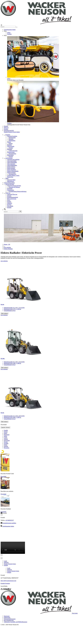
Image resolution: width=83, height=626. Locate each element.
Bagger (10, 143)
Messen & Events (11, 198)
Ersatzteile (9, 188)
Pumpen (11, 156)
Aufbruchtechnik (13, 150)
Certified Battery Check (13, 175)
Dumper (11, 148)
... (4, 246)
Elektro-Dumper (11, 172)
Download (3, 476)
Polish (5, 445)
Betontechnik (12, 137)
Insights (9, 201)
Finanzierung (10, 190)
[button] (9, 130)
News (8, 200)
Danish (6, 442)
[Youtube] (7, 589)
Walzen (9, 142)
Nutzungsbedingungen (9, 619)
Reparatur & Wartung (14, 187)
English (6, 132)
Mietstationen (10, 181)
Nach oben (75, 613)
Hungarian (6, 434)
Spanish (6, 446)
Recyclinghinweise (9, 620)
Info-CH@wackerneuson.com (8, 580)
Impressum (6, 616)
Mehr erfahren (4, 313)
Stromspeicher (12, 153)
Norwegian (7, 440)
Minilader (9, 149)
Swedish (6, 443)
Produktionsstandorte (12, 197)
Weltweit (6, 127)
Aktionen (9, 203)
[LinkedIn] (9, 589)
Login (5, 561)
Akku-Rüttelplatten (12, 165)
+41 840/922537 (9, 520)
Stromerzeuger (11, 152)
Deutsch (10, 132)
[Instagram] (3, 589)
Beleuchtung (10, 155)
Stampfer (11, 139)
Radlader (9, 145)
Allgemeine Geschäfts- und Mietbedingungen (15, 622)
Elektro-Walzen (11, 166)
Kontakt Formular (5, 583)
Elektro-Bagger (11, 168)
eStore (8, 32)
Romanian (6, 447)
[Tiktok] (10, 589)
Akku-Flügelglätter (12, 162)
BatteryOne (10, 177)
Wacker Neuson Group (10, 564)
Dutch (5, 433)
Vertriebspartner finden (10, 29)
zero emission (9, 158)
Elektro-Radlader (11, 169)
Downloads (10, 206)
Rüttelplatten (12, 140)
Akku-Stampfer (11, 164)
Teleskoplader (10, 146)
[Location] (2, 589)
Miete (7, 178)
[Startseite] (36, 23)
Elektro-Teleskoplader (12, 171)
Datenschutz (7, 617)
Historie (9, 196)
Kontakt (6, 126)
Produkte (8, 134)
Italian (18, 132)
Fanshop (9, 34)
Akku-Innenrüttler (11, 161)
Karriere (6, 129)
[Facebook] (5, 589)
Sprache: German (5, 427)
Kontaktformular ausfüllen (9, 523)
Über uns (8, 193)
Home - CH (7, 244)
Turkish (6, 439)
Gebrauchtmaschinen (9, 182)
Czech (5, 437)
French (15, 132)
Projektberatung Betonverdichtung (17, 191)
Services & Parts (10, 184)
